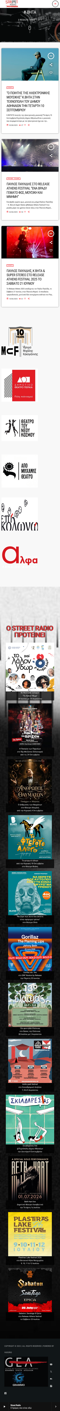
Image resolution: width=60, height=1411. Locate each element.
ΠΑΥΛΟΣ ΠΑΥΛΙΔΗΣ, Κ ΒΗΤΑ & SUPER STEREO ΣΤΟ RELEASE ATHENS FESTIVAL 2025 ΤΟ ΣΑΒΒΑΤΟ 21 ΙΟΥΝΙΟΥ (26, 277)
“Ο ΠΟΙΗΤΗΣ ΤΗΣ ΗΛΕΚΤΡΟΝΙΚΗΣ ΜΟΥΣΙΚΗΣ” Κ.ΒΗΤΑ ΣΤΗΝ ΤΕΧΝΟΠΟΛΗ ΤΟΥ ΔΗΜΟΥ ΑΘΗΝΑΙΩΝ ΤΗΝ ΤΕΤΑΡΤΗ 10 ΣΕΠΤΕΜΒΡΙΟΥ (28, 101)
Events (10, 87)
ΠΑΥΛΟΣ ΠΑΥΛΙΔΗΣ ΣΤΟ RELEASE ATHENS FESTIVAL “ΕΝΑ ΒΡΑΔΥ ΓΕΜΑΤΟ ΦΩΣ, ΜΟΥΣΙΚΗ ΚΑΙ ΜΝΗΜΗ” (28, 190)
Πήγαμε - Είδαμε (13, 178)
